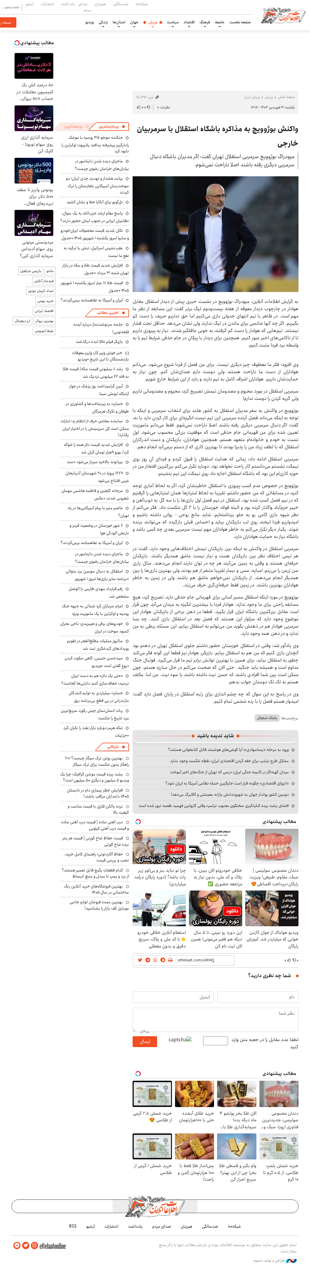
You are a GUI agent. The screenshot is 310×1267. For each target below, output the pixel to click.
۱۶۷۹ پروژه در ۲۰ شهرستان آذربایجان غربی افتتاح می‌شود (97, 477)
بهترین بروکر (45, 321)
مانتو (50, 271)
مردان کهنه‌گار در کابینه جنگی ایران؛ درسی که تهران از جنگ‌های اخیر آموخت (229, 772)
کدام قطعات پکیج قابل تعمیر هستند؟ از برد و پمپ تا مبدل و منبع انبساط (95, 873)
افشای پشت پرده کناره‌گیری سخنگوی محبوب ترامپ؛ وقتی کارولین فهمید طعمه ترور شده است (214, 805)
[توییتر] (25, 1245)
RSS (73, 1226)
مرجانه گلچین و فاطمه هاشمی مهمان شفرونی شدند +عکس (95, 494)
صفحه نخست (240, 22)
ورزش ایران (252, 97)
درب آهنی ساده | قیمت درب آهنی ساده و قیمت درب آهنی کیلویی (95, 825)
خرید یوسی (45, 301)
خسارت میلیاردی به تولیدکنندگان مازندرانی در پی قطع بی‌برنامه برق (99, 697)
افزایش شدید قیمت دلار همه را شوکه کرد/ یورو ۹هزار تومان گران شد (96, 448)
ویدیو (89, 22)
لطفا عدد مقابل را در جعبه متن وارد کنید (265, 1043)
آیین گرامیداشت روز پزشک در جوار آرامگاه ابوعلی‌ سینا (99, 390)
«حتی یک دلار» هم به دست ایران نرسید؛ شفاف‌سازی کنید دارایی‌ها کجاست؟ (95, 679)
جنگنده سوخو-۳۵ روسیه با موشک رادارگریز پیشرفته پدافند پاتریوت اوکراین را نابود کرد (95, 144)
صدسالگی (120, 4)
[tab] (112, 126)
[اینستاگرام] (34, 1245)
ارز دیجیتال (22, 321)
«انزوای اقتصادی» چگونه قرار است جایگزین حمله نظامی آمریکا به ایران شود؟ (227, 783)
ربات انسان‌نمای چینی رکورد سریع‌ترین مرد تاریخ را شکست (95, 714)
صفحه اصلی (286, 97)
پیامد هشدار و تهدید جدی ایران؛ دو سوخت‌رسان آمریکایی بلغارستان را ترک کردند (97, 185)
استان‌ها (119, 22)
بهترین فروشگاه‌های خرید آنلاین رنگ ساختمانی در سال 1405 (96, 889)
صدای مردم (84, 7)
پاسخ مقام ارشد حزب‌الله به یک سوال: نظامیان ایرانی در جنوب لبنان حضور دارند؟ (94, 217)
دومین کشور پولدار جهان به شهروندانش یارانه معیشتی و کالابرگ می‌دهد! (230, 794)
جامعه (220, 22)
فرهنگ (205, 22)
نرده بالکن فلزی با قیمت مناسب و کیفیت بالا (98, 809)
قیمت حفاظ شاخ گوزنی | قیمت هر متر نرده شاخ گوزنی (95, 841)
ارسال (145, 1041)
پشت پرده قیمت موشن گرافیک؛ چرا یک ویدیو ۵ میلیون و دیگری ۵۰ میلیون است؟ (94, 777)
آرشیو (30, 4)
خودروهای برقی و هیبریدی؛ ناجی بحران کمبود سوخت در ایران (94, 627)
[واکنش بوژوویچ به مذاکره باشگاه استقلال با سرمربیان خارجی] (215, 234)
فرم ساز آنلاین (44, 281)
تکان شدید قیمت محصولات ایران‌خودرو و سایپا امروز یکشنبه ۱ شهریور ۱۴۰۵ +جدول (95, 234)
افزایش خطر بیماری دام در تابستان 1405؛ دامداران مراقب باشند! (98, 793)
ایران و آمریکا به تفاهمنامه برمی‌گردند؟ (92, 300)
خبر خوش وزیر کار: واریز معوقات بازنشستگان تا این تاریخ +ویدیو (100, 356)
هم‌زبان (100, 4)
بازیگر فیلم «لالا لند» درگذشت (99, 341)
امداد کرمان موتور (41, 291)
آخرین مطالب (108, 313)
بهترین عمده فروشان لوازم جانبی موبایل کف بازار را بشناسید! (99, 905)
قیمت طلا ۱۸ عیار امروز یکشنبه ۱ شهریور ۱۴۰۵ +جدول (95, 287)
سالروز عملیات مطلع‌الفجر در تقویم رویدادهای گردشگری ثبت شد (98, 645)
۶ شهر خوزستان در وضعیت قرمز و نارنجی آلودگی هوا (99, 529)
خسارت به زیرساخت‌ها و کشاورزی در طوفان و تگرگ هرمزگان (97, 407)
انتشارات (47, 4)
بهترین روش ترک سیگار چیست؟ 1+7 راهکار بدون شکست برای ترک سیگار (97, 761)
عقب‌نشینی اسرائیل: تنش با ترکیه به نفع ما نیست (96, 252)
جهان (134, 22)
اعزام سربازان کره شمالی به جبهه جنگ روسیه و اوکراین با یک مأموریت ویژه (95, 610)
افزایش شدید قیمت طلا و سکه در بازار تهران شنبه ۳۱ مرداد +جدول (95, 269)
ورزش (152, 22)
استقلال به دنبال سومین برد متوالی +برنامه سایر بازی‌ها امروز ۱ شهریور (97, 575)
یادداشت (68, 4)
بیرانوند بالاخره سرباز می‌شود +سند (95, 462)
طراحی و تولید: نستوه (269, 1260)
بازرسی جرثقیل (30, 271)
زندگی (103, 22)
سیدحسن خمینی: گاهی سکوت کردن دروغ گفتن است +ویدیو (96, 662)
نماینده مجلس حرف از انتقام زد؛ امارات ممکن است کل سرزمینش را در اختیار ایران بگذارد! (95, 428)
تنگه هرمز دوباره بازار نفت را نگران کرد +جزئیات (96, 732)
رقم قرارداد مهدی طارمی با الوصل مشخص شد (99, 592)
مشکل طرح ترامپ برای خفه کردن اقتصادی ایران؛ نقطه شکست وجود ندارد (229, 761)
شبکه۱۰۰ (142, 4)
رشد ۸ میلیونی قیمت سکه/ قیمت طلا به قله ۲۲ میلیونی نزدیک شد (96, 373)
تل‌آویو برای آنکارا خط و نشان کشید (95, 202)
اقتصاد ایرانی (44, 311)
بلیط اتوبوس (44, 331)
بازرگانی (113, 747)
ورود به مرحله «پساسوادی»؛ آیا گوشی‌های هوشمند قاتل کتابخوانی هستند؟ (228, 749)
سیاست (173, 22)
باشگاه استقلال (267, 718)
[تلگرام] (17, 1245)
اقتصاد (189, 22)
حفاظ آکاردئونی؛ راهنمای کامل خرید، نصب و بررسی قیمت (96, 857)
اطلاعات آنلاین (283, 15)
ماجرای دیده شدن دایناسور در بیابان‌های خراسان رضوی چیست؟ (102, 165)
